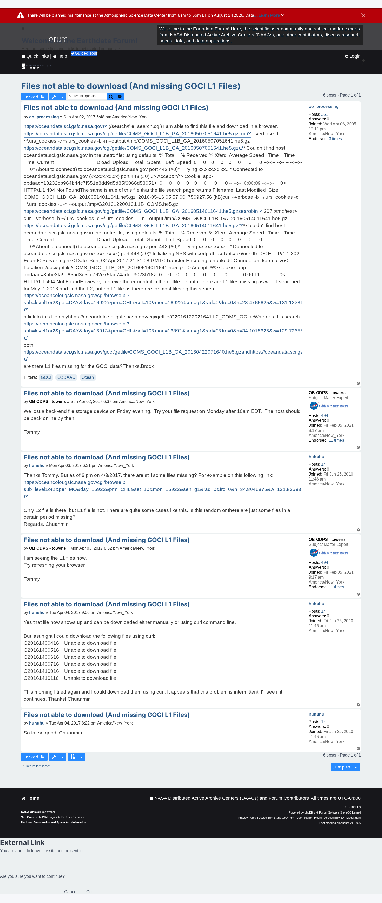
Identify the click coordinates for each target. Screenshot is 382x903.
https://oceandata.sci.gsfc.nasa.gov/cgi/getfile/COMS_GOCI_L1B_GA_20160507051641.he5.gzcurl (135, 133)
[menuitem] (229, 798)
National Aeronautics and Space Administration (53, 822)
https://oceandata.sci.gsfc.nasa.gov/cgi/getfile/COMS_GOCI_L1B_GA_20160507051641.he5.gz (131, 148)
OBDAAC (66, 377)
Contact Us (353, 807)
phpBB (309, 812)
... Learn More (267, 15)
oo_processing (324, 106)
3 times (335, 139)
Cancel (70, 891)
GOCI (46, 377)
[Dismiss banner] (363, 15)
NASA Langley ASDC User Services (61, 817)
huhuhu (316, 456)
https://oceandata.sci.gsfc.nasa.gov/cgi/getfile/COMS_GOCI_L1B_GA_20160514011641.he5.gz (131, 225)
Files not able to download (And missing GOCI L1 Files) (131, 86)
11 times (336, 440)
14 (323, 464)
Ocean (88, 377)
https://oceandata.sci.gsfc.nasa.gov (63, 126)
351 (324, 114)
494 (324, 415)
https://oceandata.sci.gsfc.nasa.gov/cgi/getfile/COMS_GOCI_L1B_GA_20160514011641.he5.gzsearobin (141, 211)
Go (89, 891)
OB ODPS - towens (327, 392)
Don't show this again (39, 65)
